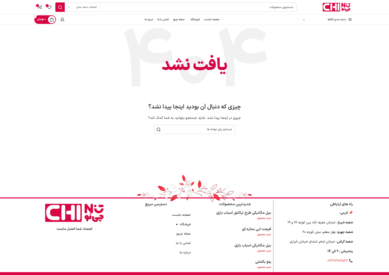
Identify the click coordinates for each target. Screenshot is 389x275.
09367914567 (337, 260)
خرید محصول (264, 218)
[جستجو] (60, 7)
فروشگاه (185, 224)
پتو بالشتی (263, 262)
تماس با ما (183, 243)
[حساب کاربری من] (62, 20)
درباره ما (185, 252)
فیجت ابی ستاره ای (256, 229)
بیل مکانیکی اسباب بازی (253, 245)
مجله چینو (183, 233)
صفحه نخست (181, 215)
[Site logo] (336, 6)
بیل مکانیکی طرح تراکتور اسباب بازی (243, 213)
